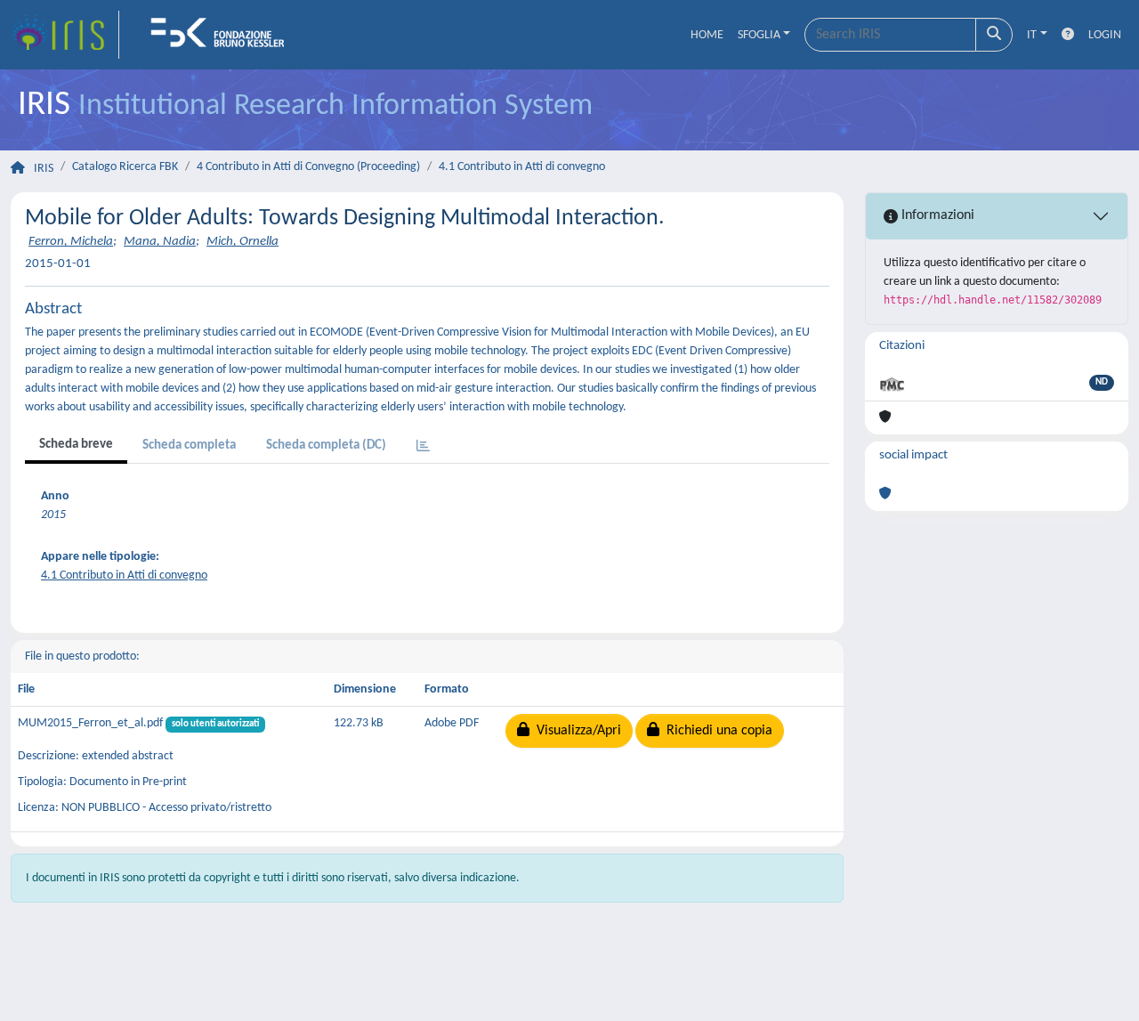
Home (707, 35)
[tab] (423, 447)
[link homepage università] (223, 35)
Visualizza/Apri (575, 731)
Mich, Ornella (242, 241)
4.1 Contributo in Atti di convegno (522, 167)
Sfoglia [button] (759, 35)
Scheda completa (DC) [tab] (326, 445)
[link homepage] (65, 35)
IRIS (43, 168)
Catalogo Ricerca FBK (125, 167)
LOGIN (1104, 35)
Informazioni (936, 215)
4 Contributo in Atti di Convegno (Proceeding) (308, 167)
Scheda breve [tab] (76, 444)
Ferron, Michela (70, 241)
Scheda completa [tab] (189, 445)
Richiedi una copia (715, 731)
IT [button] (1032, 35)
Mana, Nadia (160, 241)
